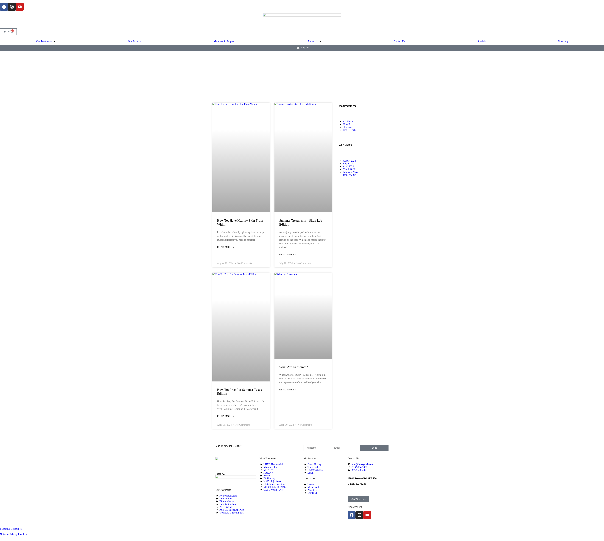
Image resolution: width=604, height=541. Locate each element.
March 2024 (349, 169)
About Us (312, 41)
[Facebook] (4, 7)
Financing (563, 41)
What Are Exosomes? (293, 367)
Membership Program (224, 41)
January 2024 (349, 175)
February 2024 (350, 172)
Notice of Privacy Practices (13, 534)
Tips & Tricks (349, 130)
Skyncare (347, 127)
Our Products (134, 41)
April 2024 (348, 166)
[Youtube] (20, 7)
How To (347, 124)
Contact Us (399, 41)
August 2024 (349, 160)
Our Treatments (44, 41)
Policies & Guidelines (11, 528)
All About (348, 121)
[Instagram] (12, 7)
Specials (481, 41)
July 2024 (348, 163)
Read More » (225, 247)
